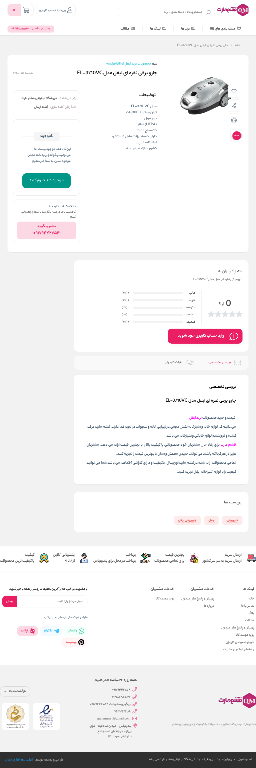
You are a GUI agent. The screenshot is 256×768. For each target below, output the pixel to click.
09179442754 (46, 233)
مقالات (125, 29)
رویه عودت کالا (245, 635)
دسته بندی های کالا (223, 29)
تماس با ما (247, 606)
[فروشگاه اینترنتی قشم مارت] (232, 9)
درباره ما (209, 606)
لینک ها (155, 29)
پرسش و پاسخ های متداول (237, 627)
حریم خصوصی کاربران (240, 642)
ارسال (9, 601)
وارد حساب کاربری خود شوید (201, 336)
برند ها (185, 29)
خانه (235, 45)
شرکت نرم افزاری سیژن (19, 759)
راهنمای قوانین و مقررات (238, 649)
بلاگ (251, 613)
